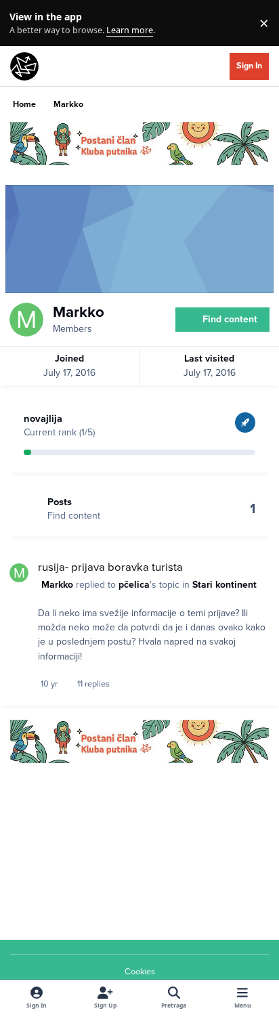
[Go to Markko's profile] (18, 572)
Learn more (26, 23)
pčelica (134, 584)
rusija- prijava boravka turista (110, 567)
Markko (57, 584)
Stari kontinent (224, 584)
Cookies (140, 971)
